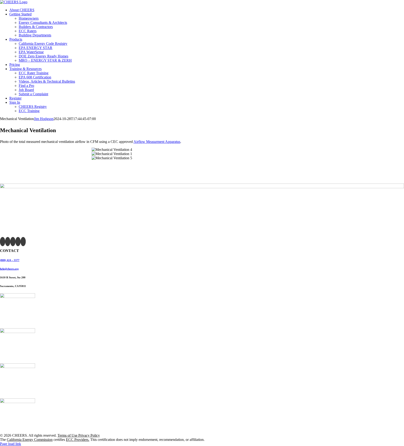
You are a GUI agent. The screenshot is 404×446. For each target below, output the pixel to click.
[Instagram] (18, 241)
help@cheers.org (9, 268)
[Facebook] (2, 241)
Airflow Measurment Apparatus (156, 142)
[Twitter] (7, 241)
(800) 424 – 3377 (9, 260)
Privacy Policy (89, 435)
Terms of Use (68, 435)
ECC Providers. (77, 440)
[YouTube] (12, 241)
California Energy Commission (30, 440)
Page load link (10, 444)
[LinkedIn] (23, 241)
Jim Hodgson (44, 119)
